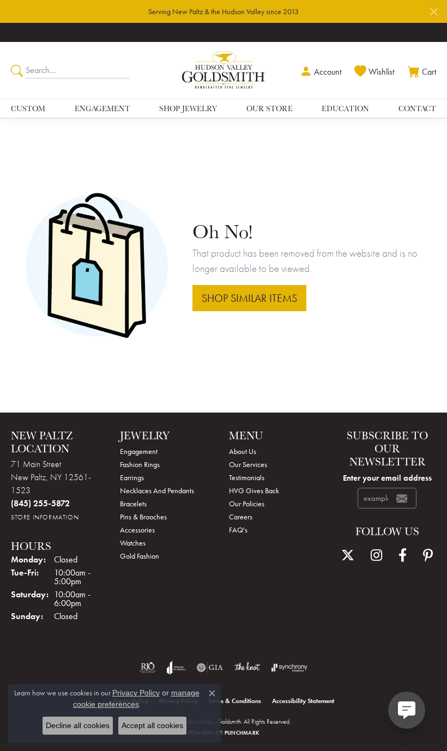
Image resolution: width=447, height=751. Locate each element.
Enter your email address (387, 478)
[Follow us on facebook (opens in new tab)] (402, 555)
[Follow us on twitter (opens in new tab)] (348, 555)
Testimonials (246, 477)
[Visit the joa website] (176, 667)
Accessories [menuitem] (137, 530)
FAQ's (238, 530)
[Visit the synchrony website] (289, 667)
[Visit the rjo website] (148, 667)
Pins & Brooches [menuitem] (143, 517)
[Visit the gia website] (210, 667)
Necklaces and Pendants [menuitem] (157, 490)
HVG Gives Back (254, 490)
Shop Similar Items (249, 298)
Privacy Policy (136, 692)
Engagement (102, 108)
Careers (240, 517)
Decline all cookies (78, 725)
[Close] (433, 12)
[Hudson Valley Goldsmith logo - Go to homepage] (223, 70)
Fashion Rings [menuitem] (140, 464)
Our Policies (246, 503)
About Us (242, 451)
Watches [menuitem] (133, 543)
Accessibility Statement (303, 701)
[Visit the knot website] (247, 667)
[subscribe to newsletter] (402, 498)
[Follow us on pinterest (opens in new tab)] (428, 555)
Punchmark (242, 732)
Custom (28, 108)
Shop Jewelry (188, 108)
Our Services (248, 464)
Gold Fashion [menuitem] (139, 556)
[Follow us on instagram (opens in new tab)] (376, 555)
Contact (417, 108)
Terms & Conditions (234, 701)
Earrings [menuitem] (132, 477)
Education (345, 108)
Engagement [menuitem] (139, 451)
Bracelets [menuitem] (133, 503)
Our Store (269, 108)
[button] (319, 70)
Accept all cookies (152, 725)
